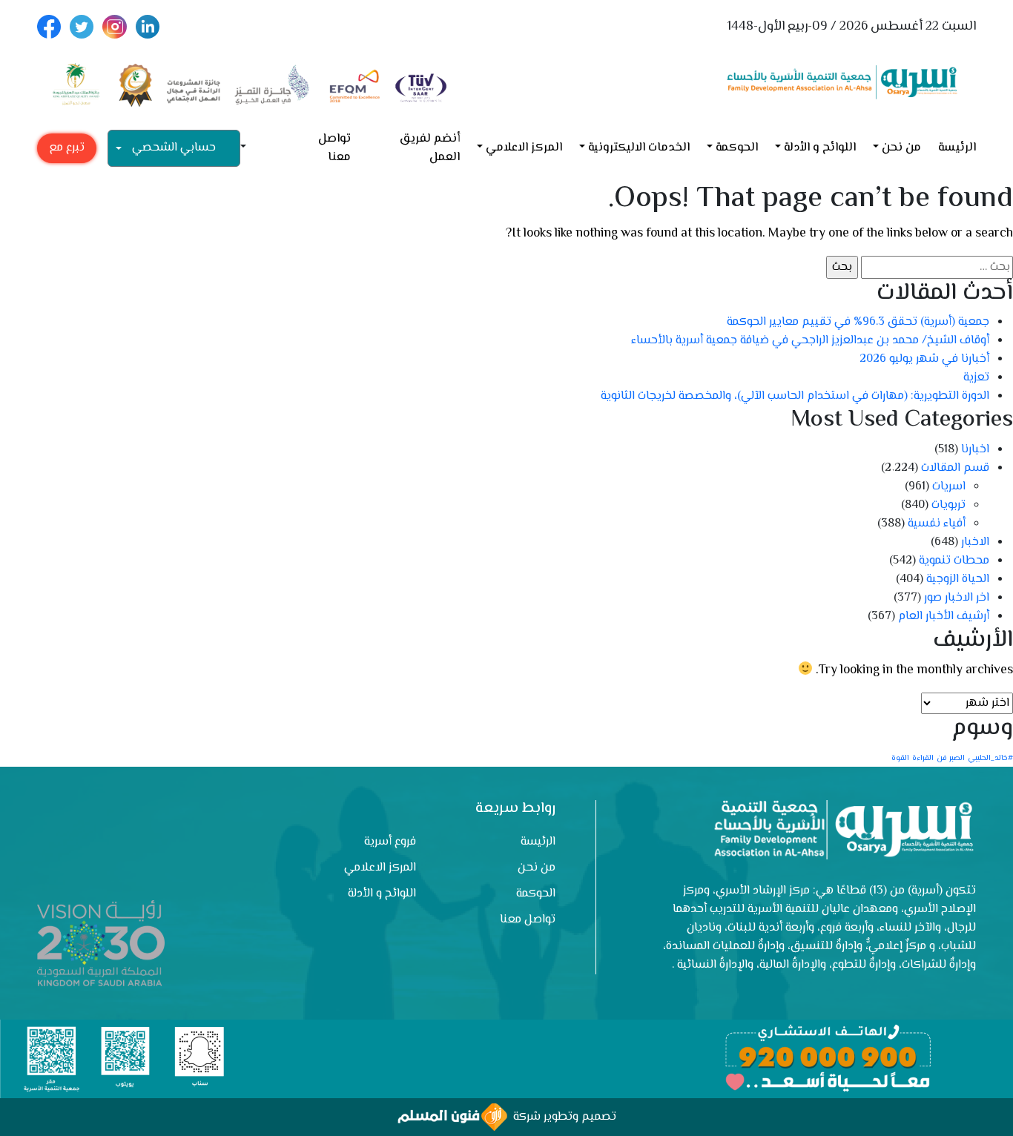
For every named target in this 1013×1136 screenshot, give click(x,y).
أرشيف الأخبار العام (943, 616)
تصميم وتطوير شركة (561, 1117)
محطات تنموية (954, 561)
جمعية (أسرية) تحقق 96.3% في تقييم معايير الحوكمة (858, 322)
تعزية (976, 378)
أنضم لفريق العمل (430, 148)
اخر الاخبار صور (956, 598)
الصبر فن (951, 758)
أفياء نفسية (937, 524)
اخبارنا (975, 449)
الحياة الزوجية (957, 579)
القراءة (923, 758)
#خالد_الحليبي (990, 758)
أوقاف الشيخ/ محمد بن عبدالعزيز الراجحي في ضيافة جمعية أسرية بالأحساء (810, 340)
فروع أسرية (390, 842)
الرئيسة (957, 148)
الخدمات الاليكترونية (639, 148)
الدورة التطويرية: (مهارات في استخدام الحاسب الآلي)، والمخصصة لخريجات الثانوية (795, 396)
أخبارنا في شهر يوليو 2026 (924, 359)
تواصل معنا (334, 148)
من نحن (901, 148)
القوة (900, 758)
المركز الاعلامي (524, 148)
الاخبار (975, 542)
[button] (249, 148)
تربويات (948, 505)
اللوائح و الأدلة (820, 148)
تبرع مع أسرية (67, 151)
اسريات (949, 487)
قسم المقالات (955, 468)
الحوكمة (737, 148)
